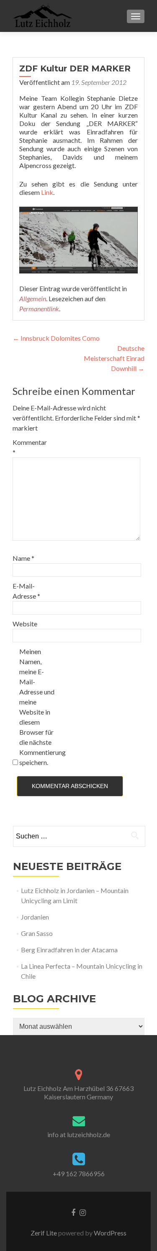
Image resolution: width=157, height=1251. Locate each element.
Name (23, 558)
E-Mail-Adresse (26, 591)
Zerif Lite (44, 1233)
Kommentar (30, 447)
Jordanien (35, 917)
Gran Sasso (37, 933)
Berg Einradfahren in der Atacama (69, 950)
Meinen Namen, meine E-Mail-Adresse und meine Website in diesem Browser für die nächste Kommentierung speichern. (37, 706)
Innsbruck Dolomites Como (56, 338)
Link (47, 192)
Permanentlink (39, 309)
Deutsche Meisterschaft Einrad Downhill (114, 358)
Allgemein (32, 298)
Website (25, 624)
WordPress (109, 1233)
